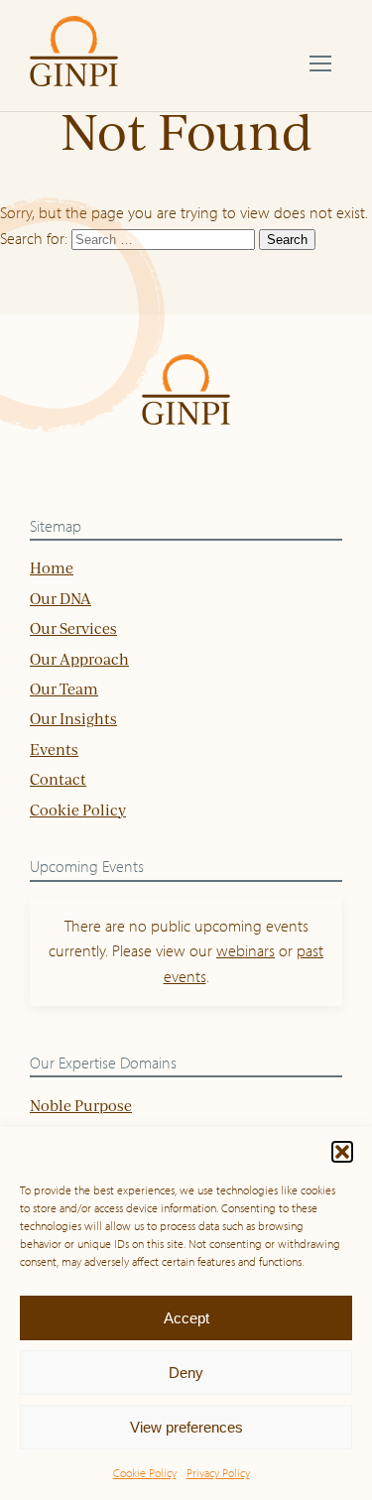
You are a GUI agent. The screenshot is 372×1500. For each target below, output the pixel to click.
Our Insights (73, 718)
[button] (342, 1152)
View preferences (186, 1427)
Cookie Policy (145, 1472)
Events (54, 749)
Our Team (64, 689)
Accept (186, 1318)
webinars (245, 950)
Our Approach (79, 659)
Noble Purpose (81, 1105)
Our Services (73, 628)
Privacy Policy (218, 1472)
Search (287, 239)
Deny (186, 1372)
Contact (58, 779)
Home (51, 568)
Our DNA (60, 598)
